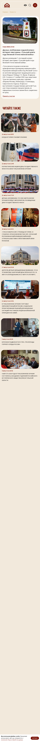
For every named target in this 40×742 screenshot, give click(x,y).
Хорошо (35, 738)
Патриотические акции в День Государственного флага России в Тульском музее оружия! (20, 168)
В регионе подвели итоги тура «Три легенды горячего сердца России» (18, 343)
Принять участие (9, 96)
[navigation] (35, 5)
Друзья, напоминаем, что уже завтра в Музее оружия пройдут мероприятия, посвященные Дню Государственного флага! (18, 200)
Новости (13, 12)
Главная (5, 12)
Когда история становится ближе (14, 137)
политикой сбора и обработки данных (12, 740)
